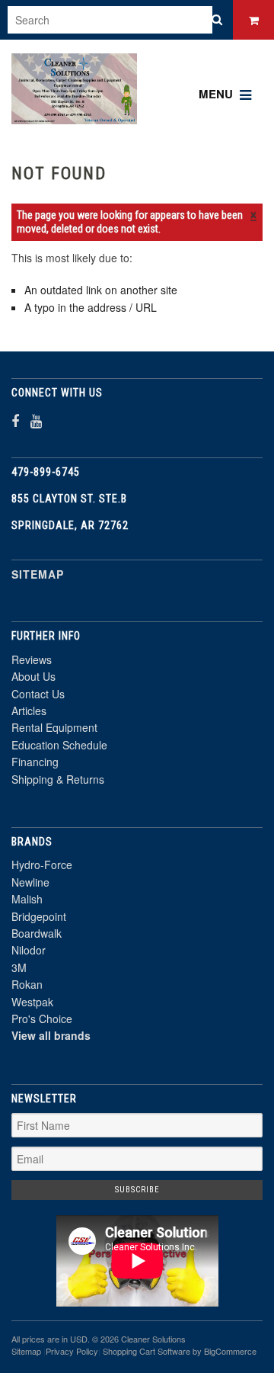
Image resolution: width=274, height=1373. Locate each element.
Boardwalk (36, 933)
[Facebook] (15, 420)
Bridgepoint (38, 916)
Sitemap (37, 574)
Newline (30, 882)
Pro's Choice (41, 1018)
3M (19, 967)
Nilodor (28, 950)
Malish (27, 898)
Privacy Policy (72, 1351)
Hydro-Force (41, 864)
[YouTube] (36, 420)
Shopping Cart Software (146, 1351)
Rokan (27, 984)
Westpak (32, 1001)
